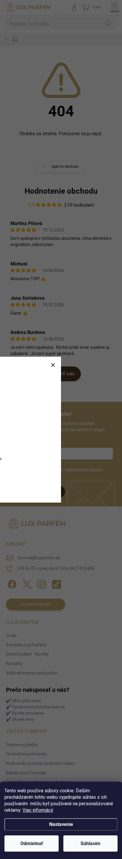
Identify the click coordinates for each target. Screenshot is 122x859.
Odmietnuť (31, 843)
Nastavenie (61, 824)
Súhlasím (90, 843)
